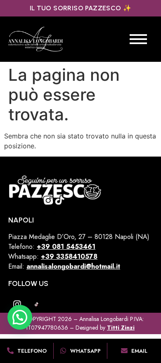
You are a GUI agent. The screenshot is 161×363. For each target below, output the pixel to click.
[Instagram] (17, 304)
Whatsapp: (52, 256)
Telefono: (22, 246)
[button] (19, 317)
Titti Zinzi (121, 327)
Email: (64, 266)
